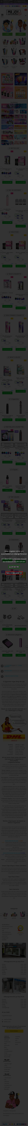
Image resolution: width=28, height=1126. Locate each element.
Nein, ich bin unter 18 (14, 573)
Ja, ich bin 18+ (14, 567)
